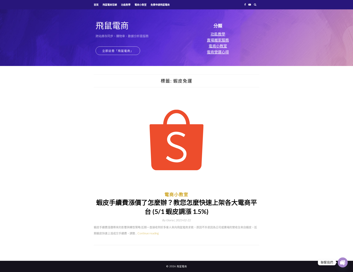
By (169, 220)
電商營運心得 (218, 52)
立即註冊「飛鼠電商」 (117, 50)
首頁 (96, 4)
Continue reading (148, 233)
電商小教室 (141, 4)
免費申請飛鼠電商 (160, 4)
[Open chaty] (343, 262)
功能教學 (126, 4)
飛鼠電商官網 (110, 4)
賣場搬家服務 (218, 40)
